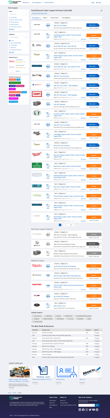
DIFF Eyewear (60, 319)
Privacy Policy (64, 403)
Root (15, 393)
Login (99, 2)
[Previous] (10, 377)
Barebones (80, 319)
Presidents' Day (13, 98)
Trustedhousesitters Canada (84, 316)
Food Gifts (12, 95)
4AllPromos (49, 316)
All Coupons (52, 400)
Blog (93, 2)
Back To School (13, 101)
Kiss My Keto (19, 60)
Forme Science (37, 316)
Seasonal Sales (48, 2)
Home (9, 393)
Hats (18, 79)
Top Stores (26, 2)
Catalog (24, 92)
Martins (18, 71)
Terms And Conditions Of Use (68, 405)
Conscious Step (38, 321)
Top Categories (36, 2)
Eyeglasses (12, 79)
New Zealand (20, 86)
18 (71, 225)
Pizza (18, 95)
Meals (64, 131)
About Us (62, 400)
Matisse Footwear (48, 319)
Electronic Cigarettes (15, 92)
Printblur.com (68, 316)
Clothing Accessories (15, 82)
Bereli (89, 319)
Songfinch (36, 319)
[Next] (99, 377)
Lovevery (58, 316)
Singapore (12, 89)
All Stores (52, 403)
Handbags (12, 86)
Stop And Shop (20, 65)
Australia (67, 43)
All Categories (53, 405)
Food (66, 22)
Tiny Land (70, 319)
